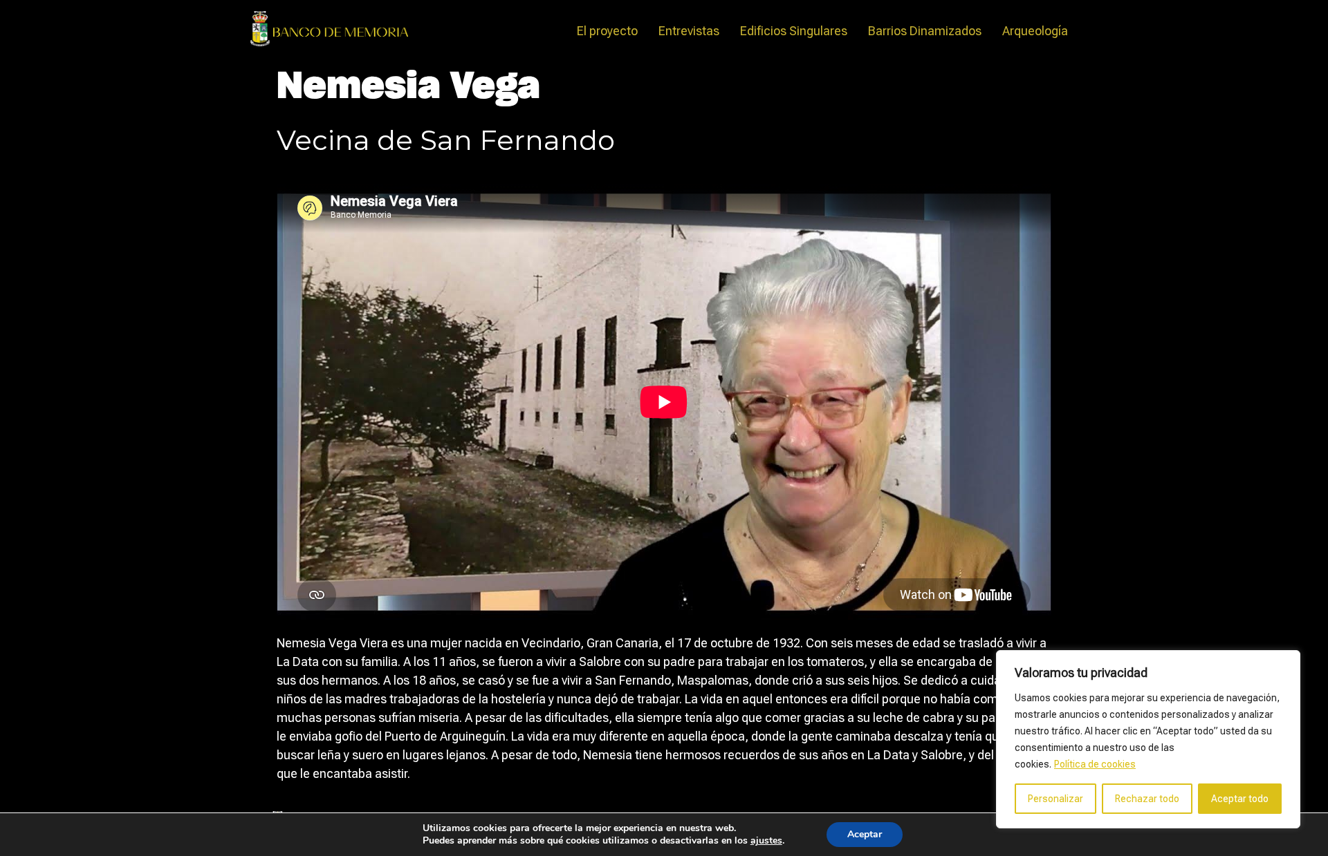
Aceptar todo (1240, 798)
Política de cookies (1095, 764)
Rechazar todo (1147, 798)
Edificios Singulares (793, 30)
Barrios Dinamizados (924, 30)
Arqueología (1035, 30)
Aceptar (864, 834)
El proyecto (607, 30)
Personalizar (1055, 798)
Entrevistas (688, 30)
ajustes (766, 841)
